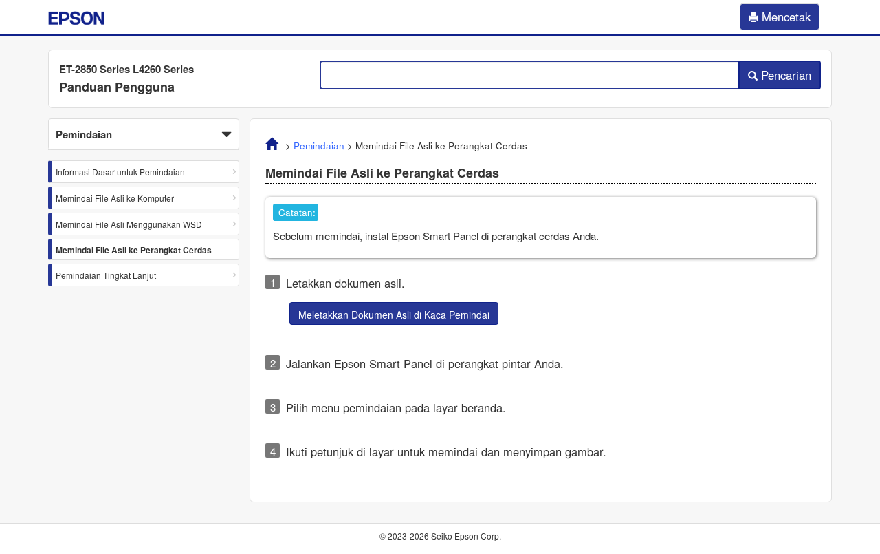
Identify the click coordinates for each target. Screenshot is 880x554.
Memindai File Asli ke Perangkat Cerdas (134, 250)
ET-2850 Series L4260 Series (126, 68)
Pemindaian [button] (84, 134)
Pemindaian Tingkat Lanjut (106, 275)
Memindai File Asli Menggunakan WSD (129, 224)
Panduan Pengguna (117, 87)
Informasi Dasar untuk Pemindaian (120, 172)
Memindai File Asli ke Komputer (115, 198)
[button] (143, 134)
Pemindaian (319, 145)
